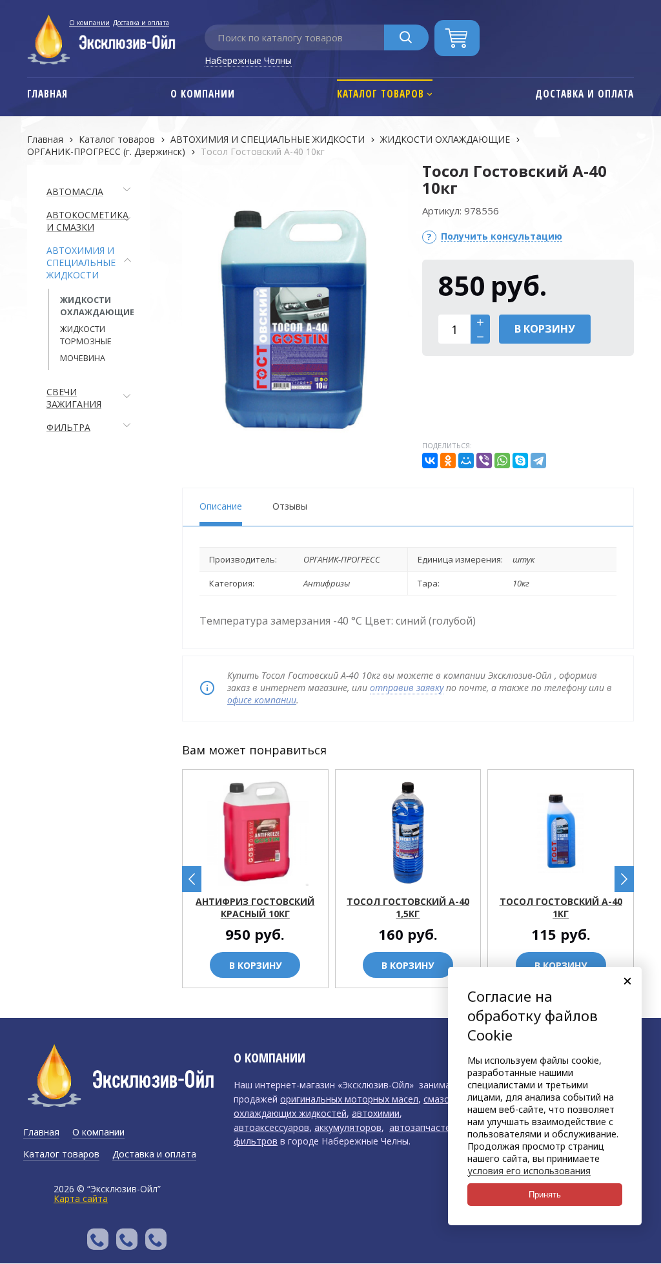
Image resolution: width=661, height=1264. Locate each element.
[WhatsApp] (502, 460)
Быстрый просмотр (262, 877)
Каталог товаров (117, 139)
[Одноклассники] (448, 460)
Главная (45, 139)
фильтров (256, 1141)
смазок (438, 1099)
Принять (545, 1194)
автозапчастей (422, 1127)
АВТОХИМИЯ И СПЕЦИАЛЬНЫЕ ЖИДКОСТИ (267, 139)
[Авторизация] (654, 6)
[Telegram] (538, 460)
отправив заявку (406, 687)
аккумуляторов (347, 1127)
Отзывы (289, 506)
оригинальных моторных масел (349, 1099)
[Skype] (520, 460)
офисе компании (261, 700)
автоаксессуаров (271, 1127)
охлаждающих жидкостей (290, 1113)
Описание (220, 506)
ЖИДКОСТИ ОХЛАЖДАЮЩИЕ (445, 139)
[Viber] (484, 460)
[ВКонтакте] (430, 460)
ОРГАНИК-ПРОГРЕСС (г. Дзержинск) (106, 151)
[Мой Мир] (466, 460)
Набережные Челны (248, 60)
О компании (89, 22)
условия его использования (529, 1171)
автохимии (376, 1113)
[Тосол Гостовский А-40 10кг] (295, 320)
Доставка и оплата (141, 22)
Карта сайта (81, 1198)
